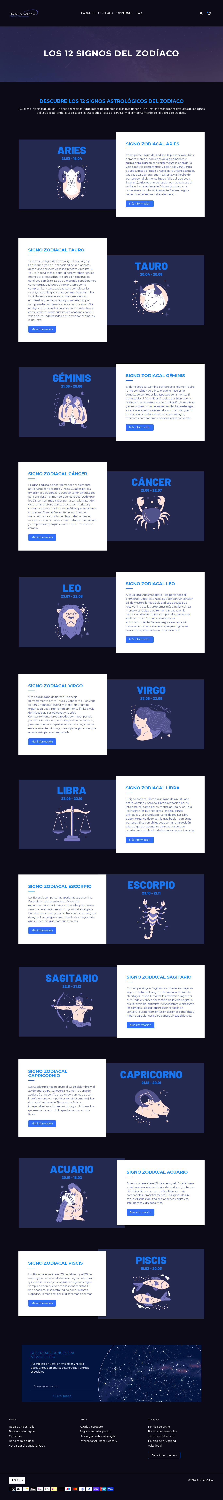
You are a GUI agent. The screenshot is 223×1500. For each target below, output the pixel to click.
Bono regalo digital (21, 1440)
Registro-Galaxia (205, 1480)
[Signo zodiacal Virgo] (151, 714)
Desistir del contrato (164, 1455)
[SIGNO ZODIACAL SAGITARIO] (72, 1002)
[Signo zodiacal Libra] (72, 814)
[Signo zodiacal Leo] (72, 612)
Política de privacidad (162, 1440)
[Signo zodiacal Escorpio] (151, 909)
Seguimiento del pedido (95, 1431)
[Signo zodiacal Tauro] (151, 290)
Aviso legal (155, 1445)
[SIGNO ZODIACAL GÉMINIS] (72, 402)
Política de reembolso (162, 1431)
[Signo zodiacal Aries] (72, 174)
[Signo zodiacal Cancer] (151, 506)
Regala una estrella (21, 1426)
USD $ (16, 1480)
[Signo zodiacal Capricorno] (151, 1098)
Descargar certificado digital (98, 1436)
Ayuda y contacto (91, 1426)
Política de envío (159, 1426)
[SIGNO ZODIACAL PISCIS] (151, 1284)
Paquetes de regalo (22, 1431)
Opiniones (15, 1436)
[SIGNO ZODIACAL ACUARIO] (72, 1193)
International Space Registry (98, 1440)
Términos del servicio (161, 1436)
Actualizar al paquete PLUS (27, 1445)
